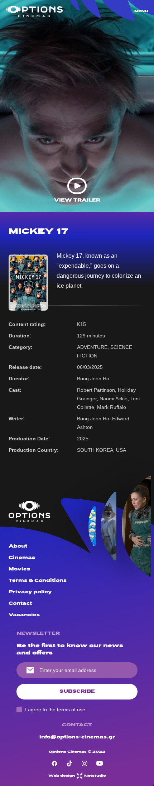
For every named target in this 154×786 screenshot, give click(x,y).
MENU (141, 11)
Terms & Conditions (38, 580)
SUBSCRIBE (77, 691)
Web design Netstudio (77, 776)
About (18, 546)
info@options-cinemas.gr (77, 737)
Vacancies (24, 615)
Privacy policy (30, 592)
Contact (20, 603)
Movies (19, 569)
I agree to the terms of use (55, 709)
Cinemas (22, 557)
